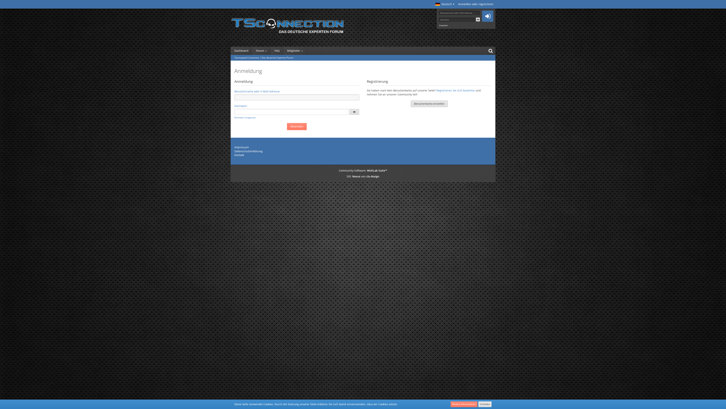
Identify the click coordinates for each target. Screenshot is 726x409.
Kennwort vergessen (245, 117)
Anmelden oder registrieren (475, 4)
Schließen (485, 404)
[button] (445, 4)
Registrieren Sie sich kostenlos (455, 90)
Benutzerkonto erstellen (429, 103)
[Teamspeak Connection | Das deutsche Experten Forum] (287, 25)
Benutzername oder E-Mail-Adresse (257, 91)
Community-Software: (363, 170)
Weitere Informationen (464, 404)
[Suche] (490, 51)
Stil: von (363, 176)
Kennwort (240, 106)
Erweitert (443, 25)
